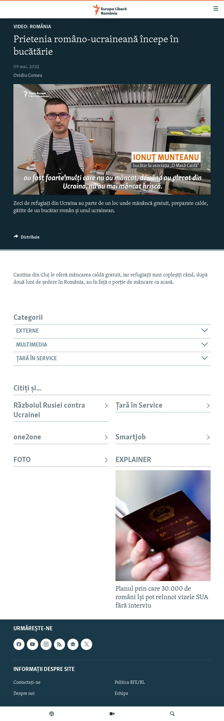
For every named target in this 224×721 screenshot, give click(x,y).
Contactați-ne (27, 682)
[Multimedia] (112, 713)
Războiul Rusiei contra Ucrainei (49, 410)
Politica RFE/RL (130, 682)
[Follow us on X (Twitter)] (86, 644)
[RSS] (59, 644)
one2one (27, 437)
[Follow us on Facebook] (18, 644)
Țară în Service (139, 406)
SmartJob (131, 437)
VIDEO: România (32, 27)
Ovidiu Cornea (27, 75)
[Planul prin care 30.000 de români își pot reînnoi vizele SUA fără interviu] (163, 525)
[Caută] (172, 713)
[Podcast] (51, 713)
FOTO (22, 460)
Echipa (121, 693)
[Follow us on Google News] (72, 644)
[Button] (26, 238)
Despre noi (24, 693)
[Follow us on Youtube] (32, 644)
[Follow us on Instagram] (46, 644)
